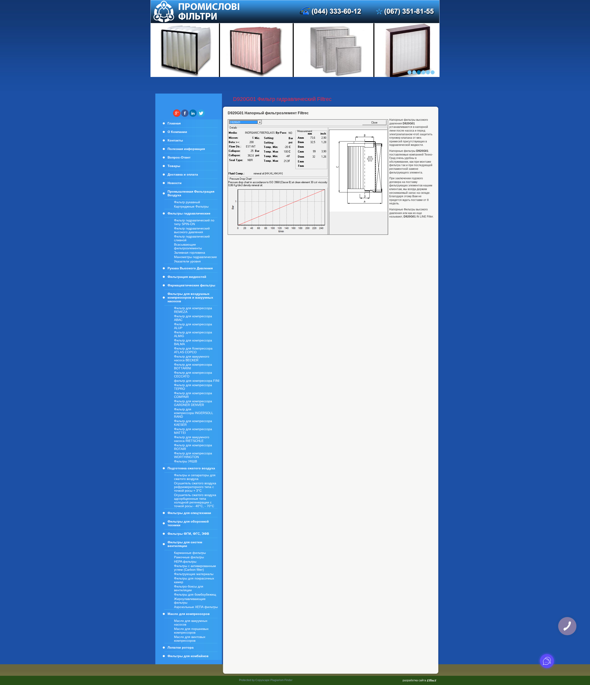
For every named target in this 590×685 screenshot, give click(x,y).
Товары (174, 166)
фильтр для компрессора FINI (196, 380)
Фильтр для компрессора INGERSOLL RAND (193, 412)
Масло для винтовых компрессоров (189, 638)
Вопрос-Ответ (179, 157)
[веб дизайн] (431, 680)
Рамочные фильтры (189, 557)
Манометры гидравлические (195, 257)
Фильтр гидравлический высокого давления (192, 230)
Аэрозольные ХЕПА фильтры (196, 607)
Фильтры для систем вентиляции (185, 544)
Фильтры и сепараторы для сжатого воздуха (194, 477)
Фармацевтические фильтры (191, 285)
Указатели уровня (187, 261)
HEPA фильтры (185, 561)
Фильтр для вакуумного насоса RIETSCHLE (191, 439)
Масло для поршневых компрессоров (191, 630)
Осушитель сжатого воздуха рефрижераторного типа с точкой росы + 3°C (195, 486)
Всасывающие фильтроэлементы (188, 246)
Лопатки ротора (181, 647)
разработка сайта (414, 680)
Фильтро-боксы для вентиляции (188, 588)
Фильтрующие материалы (193, 574)
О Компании (177, 132)
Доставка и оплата (183, 174)
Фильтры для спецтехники (189, 513)
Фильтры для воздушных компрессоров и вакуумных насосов (190, 297)
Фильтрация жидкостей (187, 277)
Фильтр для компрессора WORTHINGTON (193, 455)
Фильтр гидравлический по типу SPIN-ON (194, 222)
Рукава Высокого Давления (190, 268)
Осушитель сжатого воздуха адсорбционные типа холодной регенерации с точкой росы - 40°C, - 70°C (195, 500)
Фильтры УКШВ (185, 461)
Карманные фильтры (190, 553)
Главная (174, 123)
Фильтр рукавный (187, 202)
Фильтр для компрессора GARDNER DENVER (193, 403)
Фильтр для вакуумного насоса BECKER (191, 358)
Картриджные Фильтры (191, 206)
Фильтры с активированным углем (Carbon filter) (195, 567)
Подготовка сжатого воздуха (191, 468)
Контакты (175, 140)
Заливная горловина (189, 252)
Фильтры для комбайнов (188, 656)
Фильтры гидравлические (189, 213)
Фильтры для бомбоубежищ (195, 594)
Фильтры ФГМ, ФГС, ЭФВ (188, 533)
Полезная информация (186, 149)
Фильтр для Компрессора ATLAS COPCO (193, 350)
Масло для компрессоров (189, 614)
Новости (175, 183)
